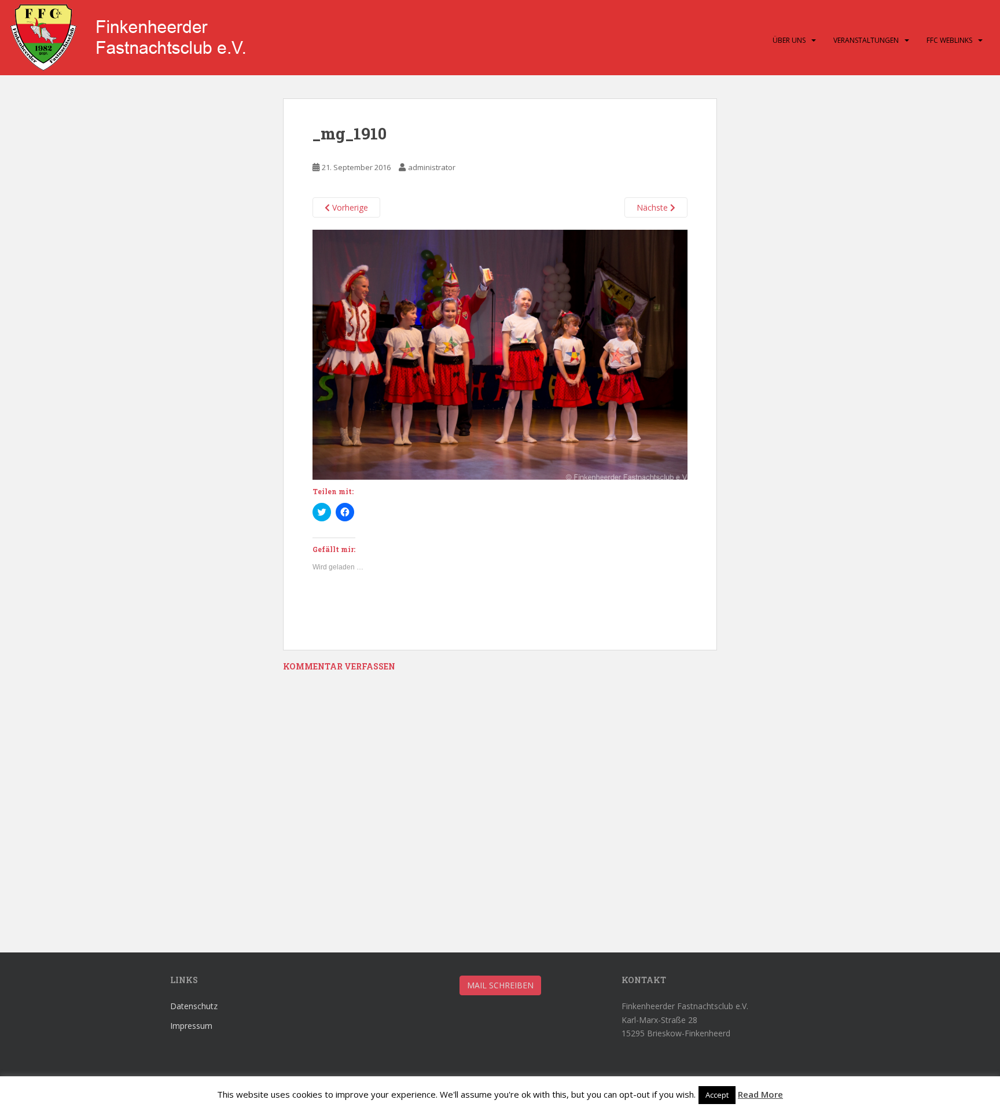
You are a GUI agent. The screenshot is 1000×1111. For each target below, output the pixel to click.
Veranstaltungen (866, 40)
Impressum (191, 1025)
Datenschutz (194, 1005)
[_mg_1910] (500, 354)
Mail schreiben (500, 985)
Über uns (789, 40)
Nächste (653, 207)
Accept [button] (717, 1095)
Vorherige (349, 207)
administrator (431, 167)
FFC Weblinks (949, 40)
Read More (760, 1094)
